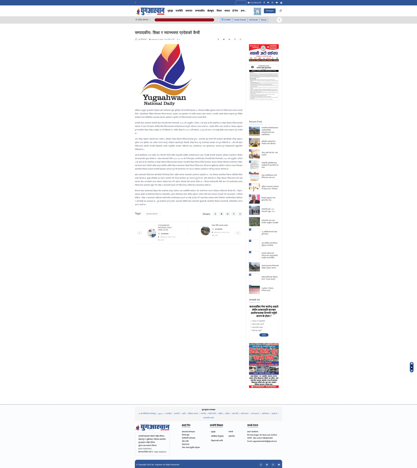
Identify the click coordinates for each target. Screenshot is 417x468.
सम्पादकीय (200, 11)
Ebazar (264, 20)
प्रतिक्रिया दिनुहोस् (217, 436)
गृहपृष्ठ (170, 11)
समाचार (188, 11)
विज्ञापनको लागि (217, 440)
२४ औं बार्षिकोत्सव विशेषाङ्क (147, 413)
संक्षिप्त (220, 413)
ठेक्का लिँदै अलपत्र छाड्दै (220, 225)
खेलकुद (210, 11)
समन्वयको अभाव (257, 327)
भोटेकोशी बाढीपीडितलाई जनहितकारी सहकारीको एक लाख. (270, 165)
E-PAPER (227, 20)
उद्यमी (183, 413)
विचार (219, 11)
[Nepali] (243, 3)
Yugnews (158, 465)
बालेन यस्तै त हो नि (258, 324)
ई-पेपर (235, 11)
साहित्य (227, 413)
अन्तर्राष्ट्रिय (168, 413)
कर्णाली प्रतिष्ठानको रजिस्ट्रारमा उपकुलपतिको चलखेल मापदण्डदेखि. (269, 255)
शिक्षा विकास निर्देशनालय (152, 214)
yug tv (160, 413)
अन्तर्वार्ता (177, 413)
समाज (227, 11)
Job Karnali (253, 20)
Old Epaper (270, 10)
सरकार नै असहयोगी (258, 321)
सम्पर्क (231, 431)
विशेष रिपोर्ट (212, 413)
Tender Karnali (240, 20)
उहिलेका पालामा (193, 413)
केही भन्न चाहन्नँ (256, 330)
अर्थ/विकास (265, 413)
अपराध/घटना (255, 413)
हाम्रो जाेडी (235, 413)
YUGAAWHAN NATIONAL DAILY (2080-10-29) (165, 227)
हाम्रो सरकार (244, 413)
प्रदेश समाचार (143, 20)
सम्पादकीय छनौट (208, 417)
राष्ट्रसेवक (274, 413)
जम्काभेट (203, 413)
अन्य (242, 11)
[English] (238, 3)
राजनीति (179, 11)
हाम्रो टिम (232, 436)
